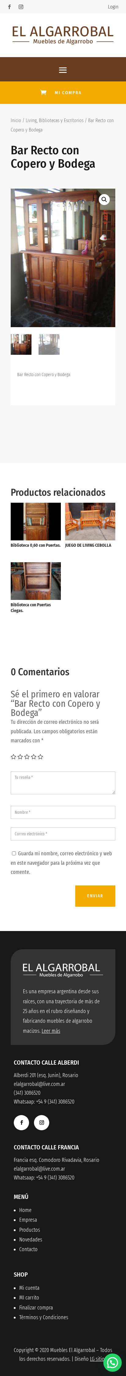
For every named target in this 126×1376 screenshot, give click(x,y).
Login (113, 7)
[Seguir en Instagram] (20, 7)
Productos (29, 1230)
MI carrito (29, 1297)
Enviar (95, 896)
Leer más (51, 1031)
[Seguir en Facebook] (9, 7)
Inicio (16, 120)
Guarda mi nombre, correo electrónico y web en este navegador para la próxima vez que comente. (61, 862)
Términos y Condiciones (43, 1317)
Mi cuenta (29, 1288)
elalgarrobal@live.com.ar (39, 1168)
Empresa (28, 1220)
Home (25, 1210)
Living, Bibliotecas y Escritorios (54, 120)
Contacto (28, 1249)
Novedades (30, 1239)
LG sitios (98, 1359)
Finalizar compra (36, 1307)
